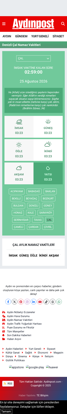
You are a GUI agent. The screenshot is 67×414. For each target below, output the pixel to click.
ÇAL (49, 219)
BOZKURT (48, 198)
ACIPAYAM (16, 191)
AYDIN (7, 36)
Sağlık (28, 352)
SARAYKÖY (45, 212)
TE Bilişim (42, 395)
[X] (14, 301)
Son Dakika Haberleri (19, 335)
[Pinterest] (21, 301)
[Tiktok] (46, 301)
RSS (9, 383)
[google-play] (35, 367)
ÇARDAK (33, 226)
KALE (31, 212)
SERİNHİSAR (21, 219)
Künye (35, 356)
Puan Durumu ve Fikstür (20, 327)
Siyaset (51, 348)
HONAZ (18, 212)
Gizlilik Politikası (15, 360)
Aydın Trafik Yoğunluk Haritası (24, 323)
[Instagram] (27, 301)
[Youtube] (40, 301)
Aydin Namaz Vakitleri (19, 320)
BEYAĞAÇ (31, 198)
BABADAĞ (34, 191)
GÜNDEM (21, 36)
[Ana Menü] (3, 24)
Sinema (22, 356)
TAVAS (38, 219)
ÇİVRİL (48, 226)
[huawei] (52, 367)
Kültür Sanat (13, 352)
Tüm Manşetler (15, 331)
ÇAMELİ (18, 226)
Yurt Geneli (35, 348)
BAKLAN (50, 191)
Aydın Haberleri (14, 348)
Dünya (9, 356)
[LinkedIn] (33, 301)
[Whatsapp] (59, 301)
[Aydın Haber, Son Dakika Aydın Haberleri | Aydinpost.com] (33, 24)
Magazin (58, 352)
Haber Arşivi (14, 339)
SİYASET (58, 36)
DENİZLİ (33, 205)
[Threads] (52, 301)
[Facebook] (8, 301)
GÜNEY (48, 205)
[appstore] (16, 367)
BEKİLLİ (16, 198)
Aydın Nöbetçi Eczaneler (21, 312)
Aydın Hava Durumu (18, 316)
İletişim (49, 356)
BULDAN (18, 205)
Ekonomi (43, 352)
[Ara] (63, 24)
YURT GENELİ (39, 36)
